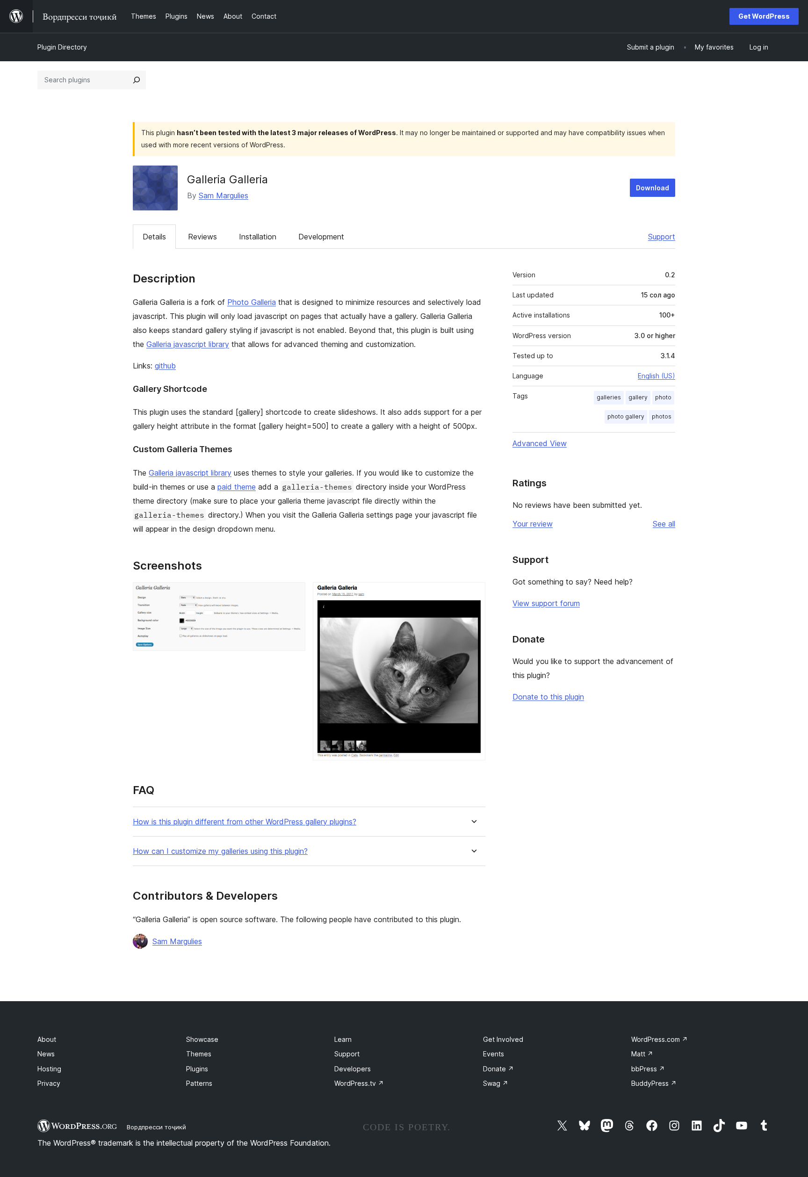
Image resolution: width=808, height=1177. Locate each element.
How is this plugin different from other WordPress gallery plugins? (244, 821)
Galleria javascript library (187, 344)
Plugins (197, 1069)
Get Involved (503, 1039)
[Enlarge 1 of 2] (292, 594)
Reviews (202, 236)
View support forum (546, 603)
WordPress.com (659, 1039)
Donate (498, 1069)
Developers (352, 1069)
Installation (257, 236)
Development (321, 236)
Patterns (199, 1083)
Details (154, 236)
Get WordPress (764, 16)
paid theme (236, 486)
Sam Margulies (223, 195)
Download (652, 188)
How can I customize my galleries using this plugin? (220, 851)
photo (663, 397)
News (46, 1054)
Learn (343, 1039)
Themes (198, 1054)
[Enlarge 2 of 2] (472, 594)
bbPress (648, 1069)
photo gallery (625, 416)
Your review (532, 523)
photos (661, 416)
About (46, 1039)
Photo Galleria (251, 302)
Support (661, 236)
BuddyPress (654, 1083)
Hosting (49, 1069)
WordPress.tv (359, 1083)
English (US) (656, 376)
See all (664, 523)
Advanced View (539, 443)
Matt (642, 1054)
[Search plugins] (136, 80)
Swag (495, 1083)
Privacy (48, 1083)
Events (493, 1054)
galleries (609, 397)
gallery (638, 397)
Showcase (202, 1039)
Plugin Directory (62, 47)
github (165, 365)
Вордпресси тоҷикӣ (156, 1127)
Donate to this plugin (548, 696)
